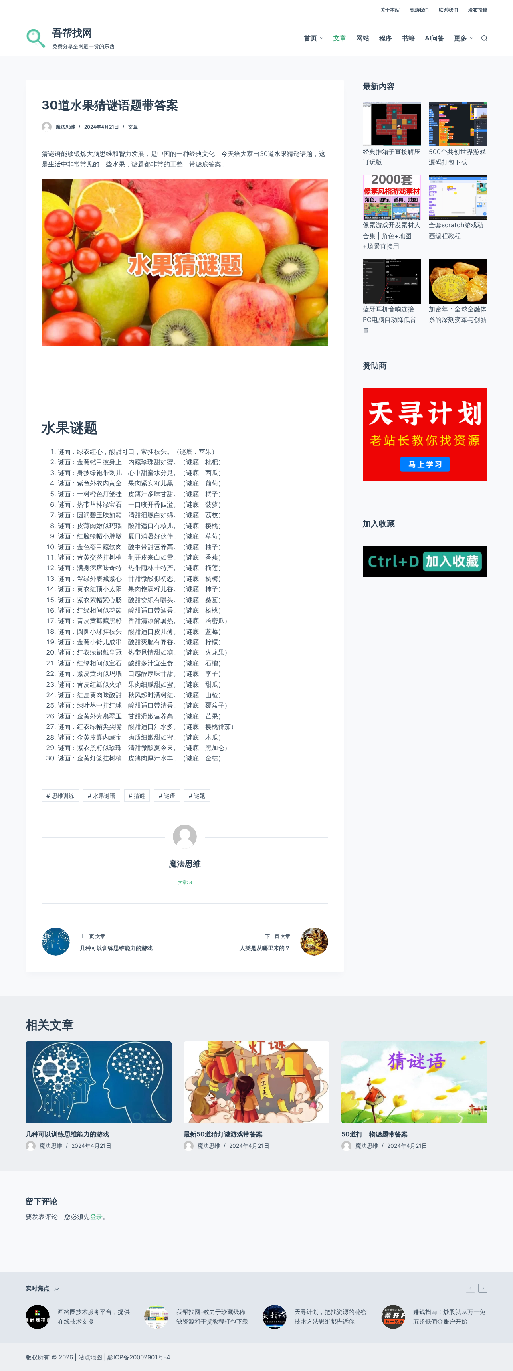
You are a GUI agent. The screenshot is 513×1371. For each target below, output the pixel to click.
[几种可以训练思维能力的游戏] (99, 1082)
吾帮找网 (72, 33)
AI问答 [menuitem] (434, 38)
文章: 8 (185, 882)
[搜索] (484, 38)
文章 (133, 127)
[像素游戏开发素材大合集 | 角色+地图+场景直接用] (392, 197)
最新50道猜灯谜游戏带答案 (223, 1134)
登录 (96, 1217)
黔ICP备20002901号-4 (138, 1357)
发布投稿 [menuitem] (477, 10)
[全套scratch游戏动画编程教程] (458, 197)
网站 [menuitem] (362, 38)
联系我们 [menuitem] (448, 10)
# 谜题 (197, 795)
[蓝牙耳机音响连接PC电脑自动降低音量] (392, 281)
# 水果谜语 (101, 795)
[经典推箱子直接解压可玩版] (392, 124)
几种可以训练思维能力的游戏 (67, 1134)
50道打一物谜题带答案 (374, 1134)
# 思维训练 (60, 795)
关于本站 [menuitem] (390, 10)
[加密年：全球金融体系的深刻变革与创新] (458, 281)
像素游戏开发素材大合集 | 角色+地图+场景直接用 (391, 235)
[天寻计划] (425, 434)
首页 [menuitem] (310, 38)
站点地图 (90, 1357)
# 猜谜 (137, 795)
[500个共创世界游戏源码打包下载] (458, 124)
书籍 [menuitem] (408, 38)
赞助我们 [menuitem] (419, 10)
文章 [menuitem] (339, 38)
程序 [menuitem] (385, 38)
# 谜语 (167, 795)
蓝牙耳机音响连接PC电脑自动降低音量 (389, 319)
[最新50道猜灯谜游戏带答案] (256, 1082)
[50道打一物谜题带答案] (414, 1082)
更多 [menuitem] (460, 38)
